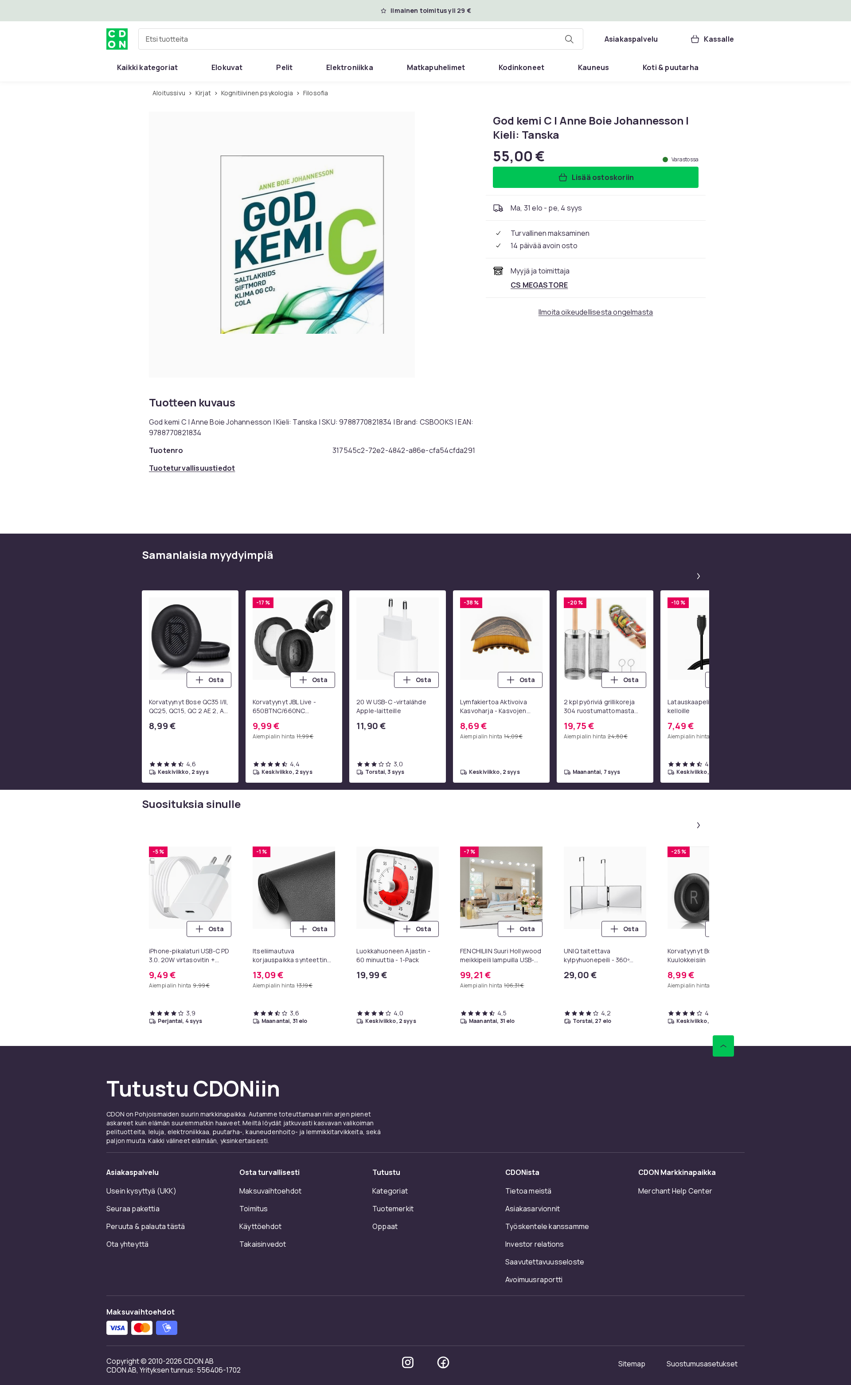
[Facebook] (443, 1362)
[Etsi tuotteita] (569, 39)
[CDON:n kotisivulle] (117, 39)
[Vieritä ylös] (723, 1046)
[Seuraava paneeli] (698, 576)
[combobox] (360, 39)
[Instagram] (408, 1362)
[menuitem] (147, 67)
